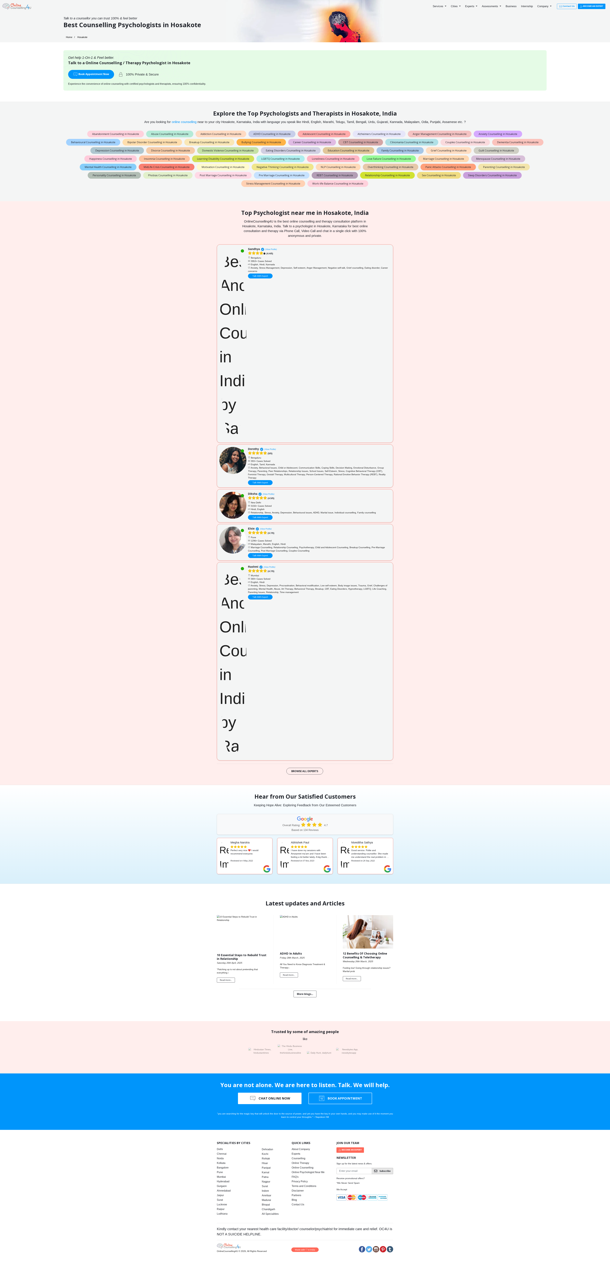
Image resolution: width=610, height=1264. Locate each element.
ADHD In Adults (291, 953)
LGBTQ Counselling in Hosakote (280, 159)
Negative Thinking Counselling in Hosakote (283, 167)
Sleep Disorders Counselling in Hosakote (492, 175)
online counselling (184, 122)
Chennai (222, 1153)
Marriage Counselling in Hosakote (443, 159)
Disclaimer (298, 1190)
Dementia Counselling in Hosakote (518, 142)
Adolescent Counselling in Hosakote (324, 134)
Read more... (226, 980)
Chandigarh (268, 1209)
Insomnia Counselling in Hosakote (164, 159)
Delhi (220, 1149)
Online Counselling (302, 1167)
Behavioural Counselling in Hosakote (93, 142)
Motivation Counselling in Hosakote (223, 167)
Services (438, 6)
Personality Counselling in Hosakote (114, 175)
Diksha (252, 493)
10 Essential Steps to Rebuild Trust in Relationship (241, 957)
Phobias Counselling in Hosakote (168, 175)
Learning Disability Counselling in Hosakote (223, 159)
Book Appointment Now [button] (93, 74)
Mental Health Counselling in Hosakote (108, 167)
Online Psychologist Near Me (308, 1172)
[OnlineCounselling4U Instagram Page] (376, 1249)
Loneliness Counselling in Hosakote (333, 159)
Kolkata (221, 1163)
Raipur (220, 1209)
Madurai (266, 1200)
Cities (454, 6)
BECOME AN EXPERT (593, 6)
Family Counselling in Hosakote (400, 150)
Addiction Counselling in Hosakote (220, 134)
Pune (220, 1172)
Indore (265, 1190)
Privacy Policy (300, 1181)
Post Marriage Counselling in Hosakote (223, 175)
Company (543, 6)
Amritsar (266, 1195)
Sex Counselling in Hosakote (439, 175)
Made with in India (305, 1249)
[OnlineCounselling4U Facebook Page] (362, 1249)
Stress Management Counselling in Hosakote (273, 183)
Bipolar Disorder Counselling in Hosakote (152, 142)
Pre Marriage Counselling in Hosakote (282, 175)
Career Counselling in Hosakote (312, 142)
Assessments (490, 6)
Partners (296, 1195)
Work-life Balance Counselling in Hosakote (337, 183)
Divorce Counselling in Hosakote (170, 150)
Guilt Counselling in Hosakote (496, 150)
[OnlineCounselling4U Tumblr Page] (390, 1249)
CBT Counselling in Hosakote (360, 142)
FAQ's (295, 1176)
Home (69, 37)
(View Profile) (271, 249)
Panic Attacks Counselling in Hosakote (448, 167)
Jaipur (220, 1195)
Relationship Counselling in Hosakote (387, 175)
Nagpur (266, 1181)
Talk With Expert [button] (260, 275)
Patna (265, 1177)
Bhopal (266, 1204)
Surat (220, 1200)
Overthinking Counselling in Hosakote (390, 167)
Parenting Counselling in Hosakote (504, 167)
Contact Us (568, 6)
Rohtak (266, 1158)
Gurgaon (222, 1186)
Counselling (298, 1158)
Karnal (265, 1172)
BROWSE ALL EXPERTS (304, 771)
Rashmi (253, 566)
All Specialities (270, 1214)
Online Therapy (300, 1163)
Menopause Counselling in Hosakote (498, 159)
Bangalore (223, 1167)
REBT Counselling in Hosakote (335, 175)
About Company (301, 1149)
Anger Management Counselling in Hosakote (440, 134)
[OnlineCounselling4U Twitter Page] (369, 1249)
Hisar (265, 1163)
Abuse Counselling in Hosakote (169, 134)
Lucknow (222, 1204)
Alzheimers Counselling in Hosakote (379, 134)
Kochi (265, 1154)
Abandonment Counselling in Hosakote (115, 134)
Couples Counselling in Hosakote (465, 142)
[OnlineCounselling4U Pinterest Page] (383, 1249)
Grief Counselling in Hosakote (449, 150)
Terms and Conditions (304, 1186)
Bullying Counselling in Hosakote (261, 142)
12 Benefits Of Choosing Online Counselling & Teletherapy (365, 955)
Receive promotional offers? (350, 1178)
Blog (294, 1200)
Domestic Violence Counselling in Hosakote (228, 150)
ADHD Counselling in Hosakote (272, 134)
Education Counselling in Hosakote (348, 150)
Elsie (251, 528)
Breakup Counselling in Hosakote (209, 142)
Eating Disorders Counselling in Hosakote (291, 150)
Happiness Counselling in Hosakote (110, 159)
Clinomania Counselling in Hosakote (411, 142)
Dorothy (253, 449)
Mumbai (221, 1176)
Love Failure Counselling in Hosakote (389, 159)
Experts (470, 6)
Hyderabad (223, 1181)
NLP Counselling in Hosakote (338, 167)
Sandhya (254, 249)
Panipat (266, 1167)
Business (511, 6)
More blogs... (305, 994)
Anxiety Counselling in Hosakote (498, 134)
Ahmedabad (224, 1190)
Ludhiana (222, 1213)
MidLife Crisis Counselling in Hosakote (167, 167)
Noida (220, 1158)
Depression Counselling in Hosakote (117, 150)
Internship (527, 6)
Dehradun (267, 1149)
